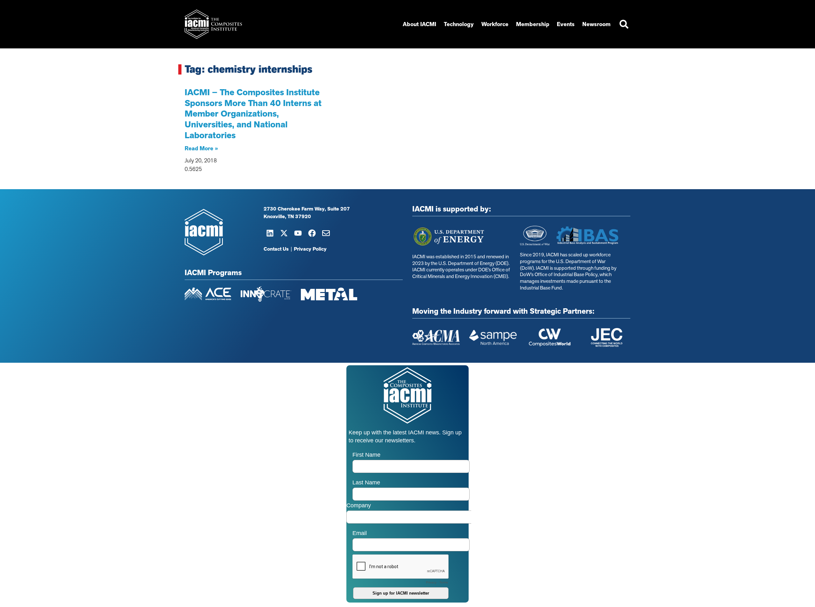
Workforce (494, 24)
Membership (532, 24)
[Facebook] (312, 233)
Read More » (201, 148)
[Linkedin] (270, 233)
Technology (459, 24)
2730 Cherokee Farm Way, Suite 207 (307, 208)
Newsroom (596, 24)
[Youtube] (298, 233)
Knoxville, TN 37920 (287, 216)
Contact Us (276, 249)
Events (566, 24)
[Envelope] (326, 233)
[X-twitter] (284, 233)
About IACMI (419, 24)
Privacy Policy (310, 249)
